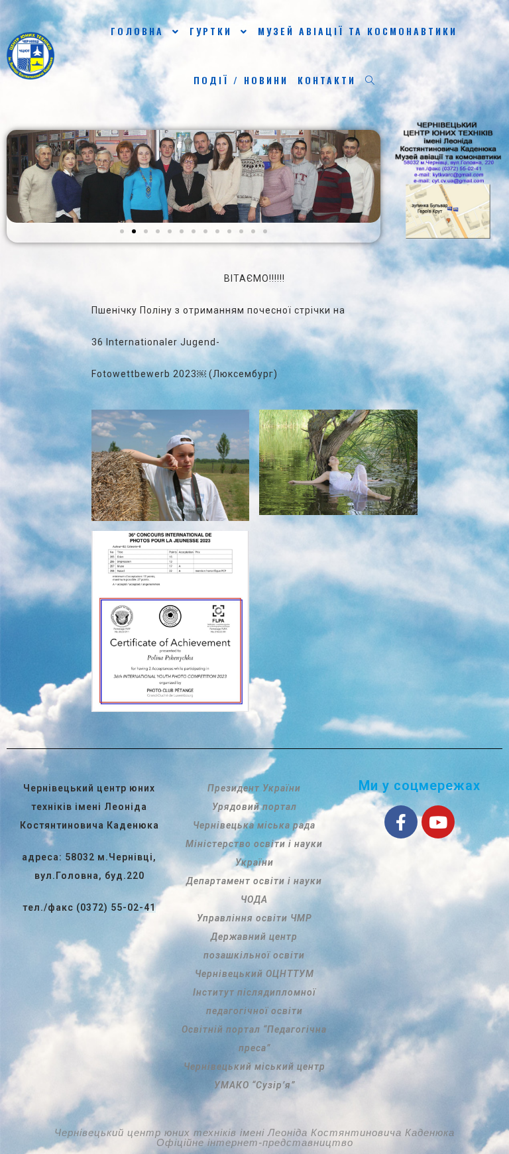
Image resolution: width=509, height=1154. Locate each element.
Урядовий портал (254, 806)
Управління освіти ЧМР (254, 918)
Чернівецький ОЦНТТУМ (254, 973)
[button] (122, 231)
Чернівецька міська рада (254, 825)
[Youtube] (438, 821)
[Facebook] (401, 821)
